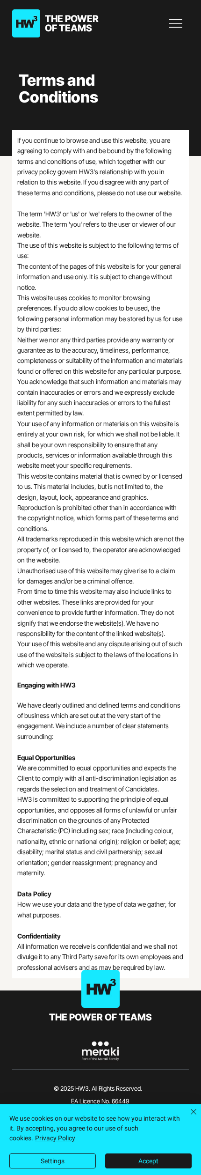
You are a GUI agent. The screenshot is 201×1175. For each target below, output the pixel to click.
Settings (53, 1161)
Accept (148, 1161)
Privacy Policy (55, 1138)
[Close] (188, 1117)
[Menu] (176, 23)
